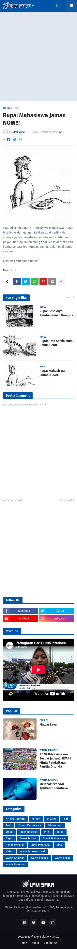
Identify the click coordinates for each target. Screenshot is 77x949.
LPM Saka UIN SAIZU (46, 936)
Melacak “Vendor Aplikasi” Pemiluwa (53, 786)
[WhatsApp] (20, 139)
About (35, 943)
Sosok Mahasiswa (54, 838)
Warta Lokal (62, 858)
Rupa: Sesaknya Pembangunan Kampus (56, 313)
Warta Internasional (32, 851)
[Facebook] (8, 139)
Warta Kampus (15, 858)
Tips (59, 845)
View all (69, 297)
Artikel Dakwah (15, 819)
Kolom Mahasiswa (29, 825)
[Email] (52, 281)
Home (6, 107)
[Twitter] (14, 139)
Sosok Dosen (28, 838)
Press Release (28, 832)
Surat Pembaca (40, 845)
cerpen (36, 819)
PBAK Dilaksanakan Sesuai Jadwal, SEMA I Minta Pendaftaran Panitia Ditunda (55, 760)
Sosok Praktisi (15, 845)
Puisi (47, 832)
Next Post (66, 500)
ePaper (51, 819)
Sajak (9, 838)
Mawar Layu (48, 724)
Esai (65, 819)
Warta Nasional (15, 864)
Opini (9, 832)
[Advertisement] (38, 56)
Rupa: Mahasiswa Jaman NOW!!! (52, 373)
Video (9, 851)
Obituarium (55, 825)
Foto (8, 825)
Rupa (16, 107)
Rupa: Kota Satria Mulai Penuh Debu (56, 343)
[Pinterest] (43, 281)
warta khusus (39, 858)
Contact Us (50, 943)
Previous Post (13, 500)
